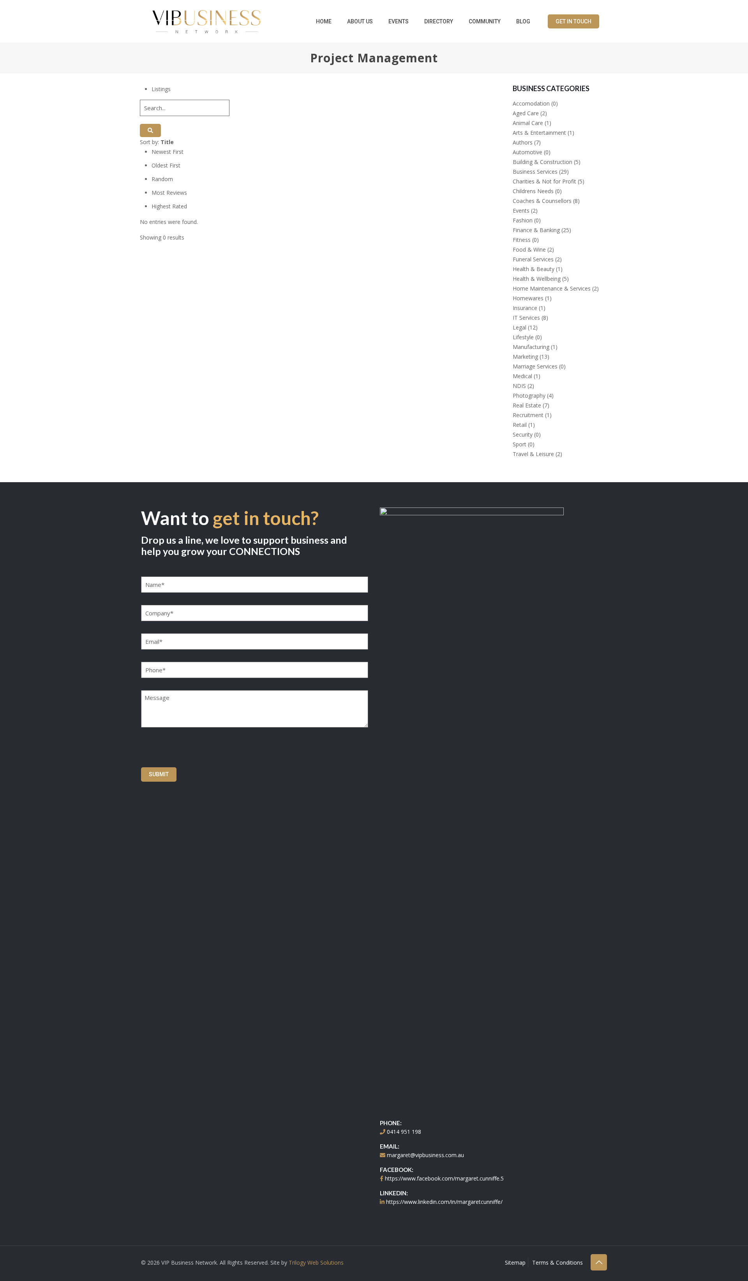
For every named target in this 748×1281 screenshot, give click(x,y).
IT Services (526, 317)
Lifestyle (523, 337)
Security (523, 434)
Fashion (523, 220)
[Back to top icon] (599, 1262)
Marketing (525, 356)
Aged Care (526, 113)
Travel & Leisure (533, 454)
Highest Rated (169, 206)
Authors (523, 142)
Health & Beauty (533, 269)
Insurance (525, 308)
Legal (519, 327)
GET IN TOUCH (573, 21)
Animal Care (528, 123)
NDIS (519, 385)
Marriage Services (535, 366)
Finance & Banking (536, 230)
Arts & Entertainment (539, 132)
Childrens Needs (533, 191)
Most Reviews (169, 192)
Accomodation (531, 103)
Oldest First (166, 165)
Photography (529, 395)
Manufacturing (531, 347)
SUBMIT (159, 774)
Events (521, 210)
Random (162, 179)
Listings (161, 89)
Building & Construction (542, 162)
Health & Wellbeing (537, 278)
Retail (520, 424)
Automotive (527, 152)
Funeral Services (533, 259)
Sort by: (157, 142)
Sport (519, 444)
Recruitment (528, 415)
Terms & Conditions (557, 1262)
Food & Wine (529, 249)
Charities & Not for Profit (544, 181)
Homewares (528, 298)
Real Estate (527, 405)
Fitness (522, 239)
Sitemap (515, 1262)
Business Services (535, 171)
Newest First (167, 151)
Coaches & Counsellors (542, 200)
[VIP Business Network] (206, 21)
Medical (522, 376)
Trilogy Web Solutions (316, 1262)
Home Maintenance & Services (552, 288)
